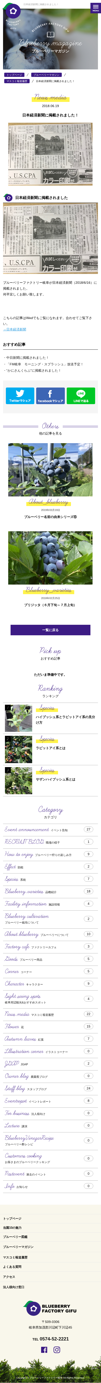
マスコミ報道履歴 (15, 1257)
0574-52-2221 (54, 1338)
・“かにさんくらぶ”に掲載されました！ (32, 370)
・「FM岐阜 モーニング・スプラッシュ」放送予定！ (43, 364)
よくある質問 (12, 1266)
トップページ (12, 1218)
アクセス (9, 1277)
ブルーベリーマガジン (18, 1247)
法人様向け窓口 (13, 1287)
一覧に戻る (50, 630)
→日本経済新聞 (14, 329)
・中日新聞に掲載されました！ (26, 357)
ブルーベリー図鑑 (15, 1237)
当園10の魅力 (12, 1227)
